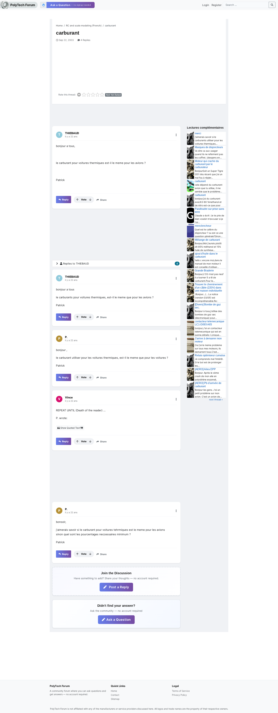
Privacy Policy (179, 695)
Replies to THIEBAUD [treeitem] (120, 263)
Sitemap (115, 699)
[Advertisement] (141, 66)
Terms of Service (181, 690)
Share (103, 199)
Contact (115, 695)
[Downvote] (90, 199)
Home (59, 25)
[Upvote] (77, 199)
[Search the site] (272, 5)
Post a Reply (118, 587)
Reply (65, 199)
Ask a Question (118, 620)
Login (205, 5)
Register (217, 5)
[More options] (176, 135)
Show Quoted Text (70, 427)
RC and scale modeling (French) (84, 25)
